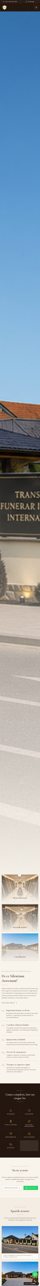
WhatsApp (32, 1188)
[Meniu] (36, 7)
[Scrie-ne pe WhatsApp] (35, 1274)
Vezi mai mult (8, 1003)
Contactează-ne (11, 1188)
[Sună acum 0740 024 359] (35, 1281)
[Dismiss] (37, 1283)
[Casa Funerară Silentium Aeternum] (4, 7)
